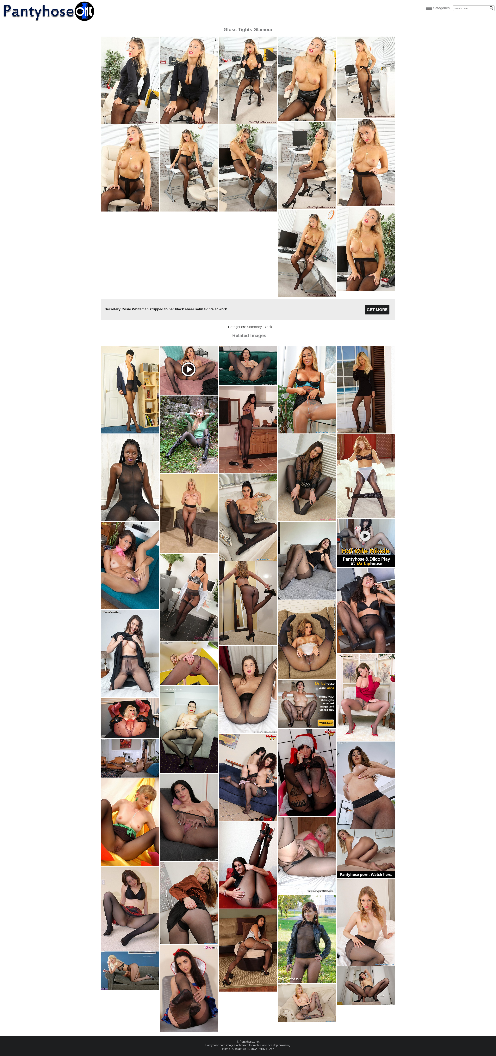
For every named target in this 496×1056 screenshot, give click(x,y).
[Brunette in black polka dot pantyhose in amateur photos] (307, 598)
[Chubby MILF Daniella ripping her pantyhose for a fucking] (307, 893)
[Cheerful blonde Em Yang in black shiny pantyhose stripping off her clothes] (307, 1021)
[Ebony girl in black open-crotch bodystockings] (130, 520)
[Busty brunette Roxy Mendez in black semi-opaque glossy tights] (248, 559)
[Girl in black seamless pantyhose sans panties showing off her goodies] (130, 949)
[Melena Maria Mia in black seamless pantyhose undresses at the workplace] (366, 1004)
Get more (377, 309)
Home (226, 1048)
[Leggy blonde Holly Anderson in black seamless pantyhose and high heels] (189, 684)
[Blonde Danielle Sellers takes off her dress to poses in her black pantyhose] (366, 432)
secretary (254, 327)
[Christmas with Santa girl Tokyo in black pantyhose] (307, 815)
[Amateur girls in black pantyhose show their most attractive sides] (248, 644)
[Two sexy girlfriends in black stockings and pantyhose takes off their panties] (248, 819)
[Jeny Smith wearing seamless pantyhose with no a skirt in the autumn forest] (307, 981)
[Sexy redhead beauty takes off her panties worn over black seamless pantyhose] (366, 517)
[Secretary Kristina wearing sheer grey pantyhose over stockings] (189, 639)
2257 (271, 1048)
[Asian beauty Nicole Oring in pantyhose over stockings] (248, 990)
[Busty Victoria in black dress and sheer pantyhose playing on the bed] (130, 695)
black (268, 327)
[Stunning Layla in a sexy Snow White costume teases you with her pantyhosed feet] (189, 1030)
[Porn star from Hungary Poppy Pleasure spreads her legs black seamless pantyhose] (130, 776)
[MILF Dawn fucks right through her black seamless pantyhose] (307, 678)
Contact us (239, 1048)
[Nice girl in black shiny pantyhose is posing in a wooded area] (189, 472)
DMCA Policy (256, 1048)
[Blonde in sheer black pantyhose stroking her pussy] (130, 989)
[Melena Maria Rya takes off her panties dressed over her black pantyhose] (248, 731)
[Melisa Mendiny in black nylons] (248, 907)
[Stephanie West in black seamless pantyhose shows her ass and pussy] (366, 827)
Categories (440, 8)
